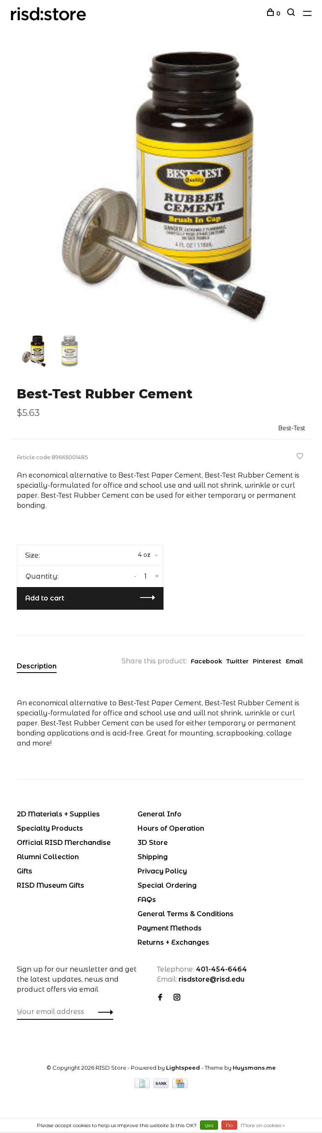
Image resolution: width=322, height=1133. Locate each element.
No (229, 1125)
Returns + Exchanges (173, 942)
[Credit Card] (179, 1086)
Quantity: (42, 576)
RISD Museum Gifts (50, 885)
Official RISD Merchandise (64, 843)
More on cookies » (263, 1125)
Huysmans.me (254, 1067)
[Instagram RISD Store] (177, 998)
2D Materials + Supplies (58, 814)
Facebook (206, 661)
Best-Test (291, 428)
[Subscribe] (103, 1012)
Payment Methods (170, 928)
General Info (160, 814)
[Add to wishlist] (299, 457)
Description (37, 666)
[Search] (292, 13)
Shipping (153, 857)
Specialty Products (50, 828)
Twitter (237, 661)
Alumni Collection (48, 857)
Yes (209, 1125)
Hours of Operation (171, 828)
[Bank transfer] (162, 1086)
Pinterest (267, 661)
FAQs (147, 900)
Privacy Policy (162, 871)
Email (294, 661)
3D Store (153, 843)
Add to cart (44, 598)
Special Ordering (167, 885)
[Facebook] (160, 998)
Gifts (24, 871)
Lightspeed (183, 1067)
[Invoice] (143, 1086)
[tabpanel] (161, 188)
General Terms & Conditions (186, 914)
